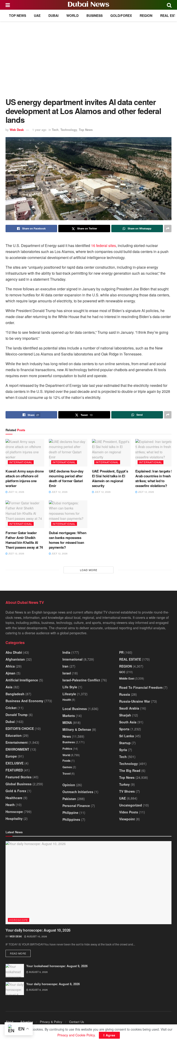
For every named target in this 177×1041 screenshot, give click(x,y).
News (66, 736)
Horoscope (14, 811)
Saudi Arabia (129, 708)
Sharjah (125, 715)
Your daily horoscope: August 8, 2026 (53, 984)
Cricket (11, 707)
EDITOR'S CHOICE (20, 728)
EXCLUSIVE (15, 763)
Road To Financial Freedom (140, 687)
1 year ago (39, 129)
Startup (125, 742)
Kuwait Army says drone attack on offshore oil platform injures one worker (25, 478)
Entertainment (17, 742)
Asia (9, 687)
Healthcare (14, 797)
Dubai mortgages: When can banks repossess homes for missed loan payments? (67, 540)
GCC (122, 672)
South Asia (127, 722)
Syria (123, 749)
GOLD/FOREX (121, 15)
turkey (124, 784)
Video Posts (128, 812)
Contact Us (76, 1022)
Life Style (69, 687)
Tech (55, 129)
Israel (66, 673)
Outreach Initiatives (77, 791)
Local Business (74, 708)
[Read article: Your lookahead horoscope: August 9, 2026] (15, 970)
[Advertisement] (88, 56)
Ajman (10, 673)
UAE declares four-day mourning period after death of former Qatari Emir (66, 478)
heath (10, 804)
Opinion (68, 784)
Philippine (70, 812)
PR (121, 652)
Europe (11, 756)
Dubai (53, 15)
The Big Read (129, 770)
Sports (124, 729)
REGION (146, 15)
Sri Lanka (126, 736)
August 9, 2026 (38, 972)
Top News (17, 15)
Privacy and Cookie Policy (76, 1035)
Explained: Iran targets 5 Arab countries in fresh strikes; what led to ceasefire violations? (154, 478)
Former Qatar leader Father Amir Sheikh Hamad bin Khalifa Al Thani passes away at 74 (24, 540)
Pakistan (69, 798)
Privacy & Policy (51, 1022)
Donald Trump (17, 714)
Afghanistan (15, 659)
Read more (20, 953)
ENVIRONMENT (17, 749)
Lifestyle (69, 694)
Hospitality (14, 818)
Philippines (71, 819)
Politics (67, 748)
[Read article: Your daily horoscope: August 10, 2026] (88, 882)
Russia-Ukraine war (134, 701)
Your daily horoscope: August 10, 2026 (38, 930)
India (66, 652)
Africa (10, 666)
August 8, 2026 (38, 989)
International (20, 462)
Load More (88, 570)
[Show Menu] (8, 5)
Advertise (26, 1022)
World (72, 15)
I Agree (109, 1035)
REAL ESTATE (130, 659)
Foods (66, 760)
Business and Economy (24, 700)
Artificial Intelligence (22, 680)
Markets (68, 715)
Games (67, 767)
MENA (67, 722)
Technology (68, 129)
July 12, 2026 (16, 491)
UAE (37, 15)
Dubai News (88, 4)
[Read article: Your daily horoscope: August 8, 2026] (15, 988)
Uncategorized (130, 805)
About (9, 1022)
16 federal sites (103, 245)
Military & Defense (76, 729)
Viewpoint (127, 819)
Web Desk (17, 129)
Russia (124, 694)
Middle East (126, 678)
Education (14, 735)
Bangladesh (15, 694)
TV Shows (127, 791)
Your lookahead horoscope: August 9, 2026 (57, 966)
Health (66, 700)
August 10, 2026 (36, 936)
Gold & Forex (16, 790)
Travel (66, 773)
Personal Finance (76, 805)
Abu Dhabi (14, 652)
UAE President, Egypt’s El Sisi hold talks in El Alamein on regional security (110, 478)
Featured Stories (19, 777)
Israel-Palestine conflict (81, 680)
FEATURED (14, 770)
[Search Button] (169, 5)
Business (94, 15)
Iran (65, 666)
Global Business (19, 784)
